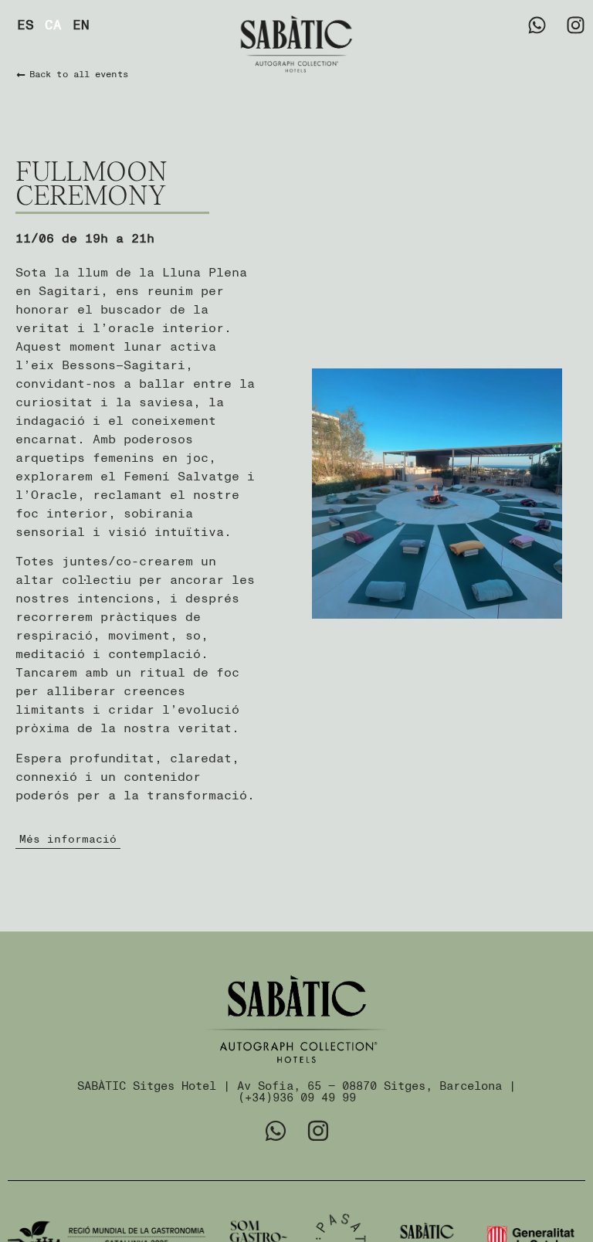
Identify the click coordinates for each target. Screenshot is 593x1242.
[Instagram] (575, 25)
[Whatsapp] (537, 25)
